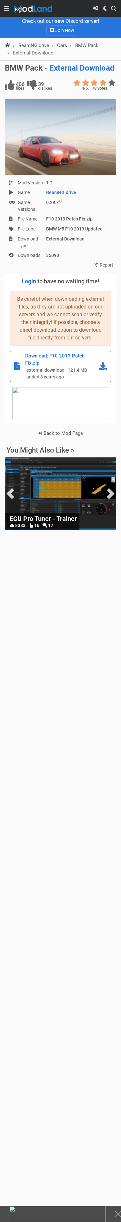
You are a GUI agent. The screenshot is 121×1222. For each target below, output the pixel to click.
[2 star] (85, 83)
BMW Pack (86, 45)
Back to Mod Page (62, 433)
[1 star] (77, 83)
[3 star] (94, 83)
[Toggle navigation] (7, 8)
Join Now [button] (64, 30)
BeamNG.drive (61, 192)
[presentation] (10, 493)
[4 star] (103, 83)
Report (106, 265)
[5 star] (111, 83)
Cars (62, 45)
